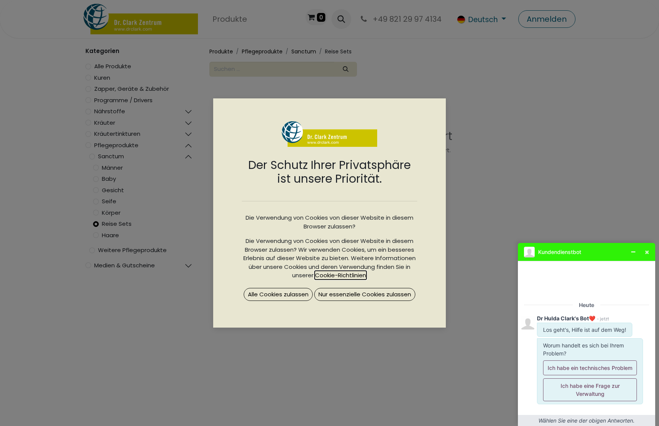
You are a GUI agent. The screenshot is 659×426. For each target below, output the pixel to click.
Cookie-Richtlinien (340, 275)
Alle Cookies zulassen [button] (278, 294)
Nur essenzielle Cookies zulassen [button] (364, 294)
